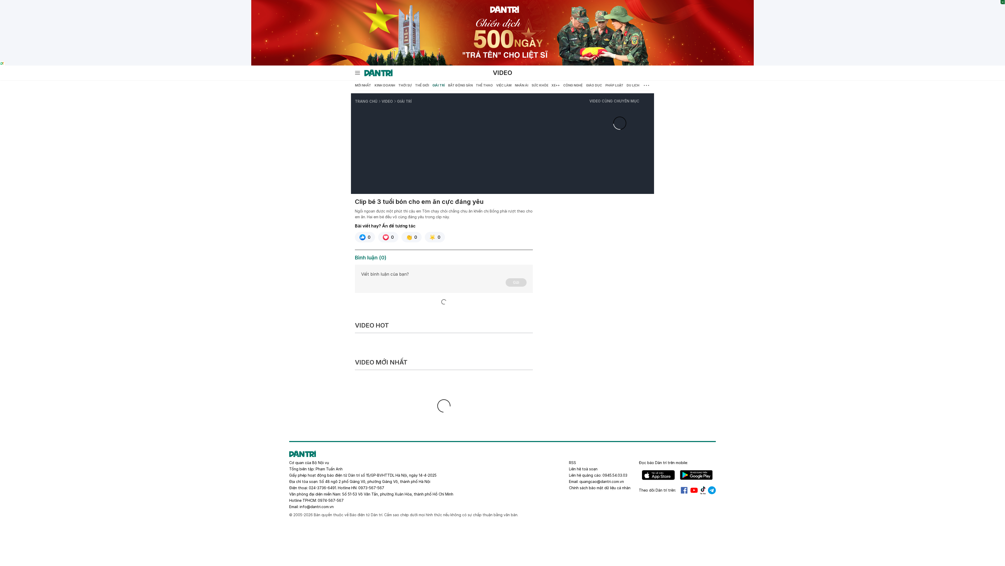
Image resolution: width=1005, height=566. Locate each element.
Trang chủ (366, 101)
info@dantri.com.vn (317, 506)
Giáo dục (594, 85)
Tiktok (703, 490)
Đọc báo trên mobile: (663, 462)
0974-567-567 (331, 500)
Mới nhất (363, 85)
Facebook (684, 490)
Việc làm (503, 85)
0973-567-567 (371, 488)
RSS (572, 462)
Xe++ (555, 85)
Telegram (712, 490)
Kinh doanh (385, 85)
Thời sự (405, 85)
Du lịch (633, 85)
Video (502, 73)
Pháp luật (614, 85)
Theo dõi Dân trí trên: (657, 490)
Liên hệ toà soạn (583, 469)
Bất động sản (460, 85)
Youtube (694, 490)
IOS (658, 475)
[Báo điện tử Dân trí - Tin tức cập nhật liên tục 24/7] (378, 73)
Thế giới (422, 85)
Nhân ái (521, 85)
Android (696, 475)
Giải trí (438, 85)
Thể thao (484, 85)
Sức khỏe (540, 85)
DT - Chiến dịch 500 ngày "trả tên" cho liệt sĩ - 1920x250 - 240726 (502, 3)
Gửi (516, 282)
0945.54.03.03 (614, 475)
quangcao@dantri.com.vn (601, 481)
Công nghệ (573, 85)
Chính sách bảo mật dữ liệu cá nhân (599, 488)
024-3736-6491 (322, 488)
